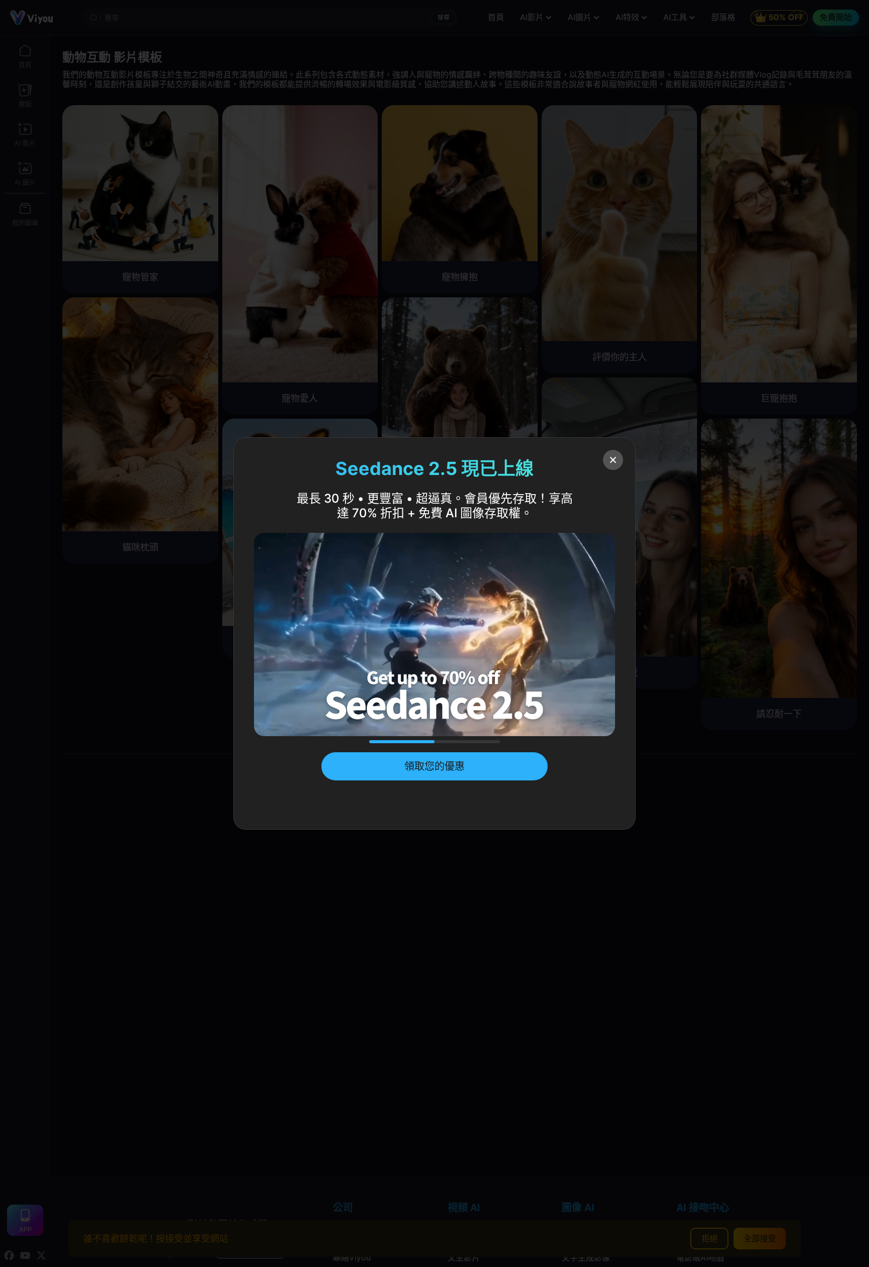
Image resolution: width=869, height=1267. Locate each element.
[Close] (613, 460)
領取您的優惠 (434, 766)
